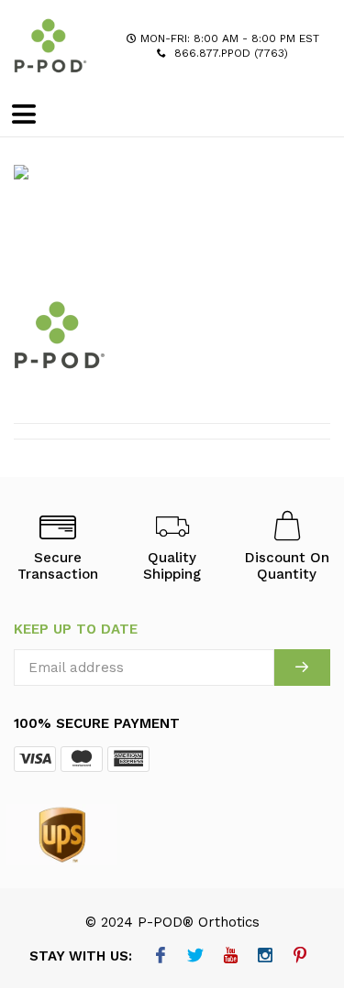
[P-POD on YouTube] (231, 956)
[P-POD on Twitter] (196, 956)
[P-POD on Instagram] (265, 956)
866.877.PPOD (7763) (231, 53)
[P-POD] (50, 45)
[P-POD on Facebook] (161, 956)
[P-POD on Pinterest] (300, 956)
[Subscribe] (302, 667)
